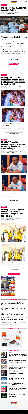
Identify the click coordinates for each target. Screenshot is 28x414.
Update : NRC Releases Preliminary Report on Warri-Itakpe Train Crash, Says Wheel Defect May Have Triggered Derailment (13, 303)
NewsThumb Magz (10, 13)
